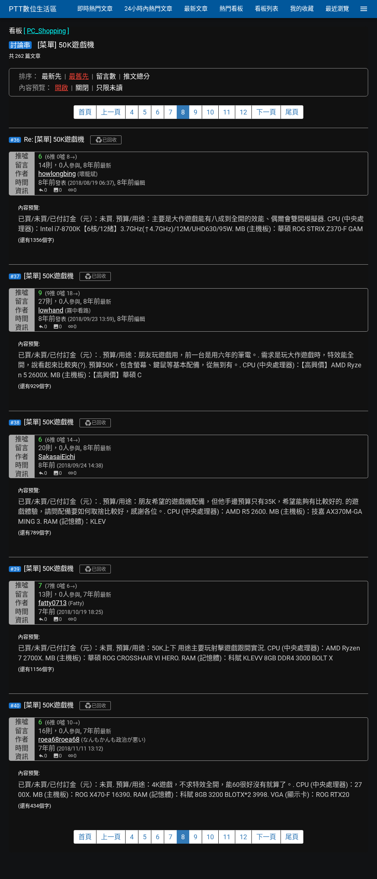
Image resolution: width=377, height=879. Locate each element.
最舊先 (79, 76)
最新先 (51, 76)
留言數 (106, 76)
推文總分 (136, 76)
